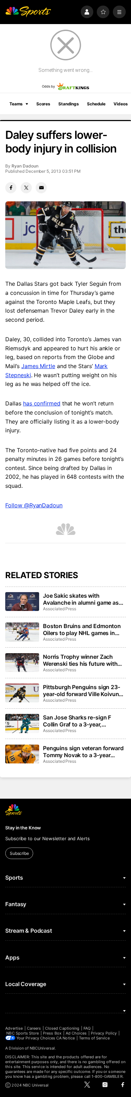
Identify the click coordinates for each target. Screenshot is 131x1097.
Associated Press (59, 608)
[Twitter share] (26, 187)
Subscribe (19, 853)
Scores (43, 103)
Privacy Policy (104, 1033)
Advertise (14, 1028)
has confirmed (41, 403)
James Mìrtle (38, 366)
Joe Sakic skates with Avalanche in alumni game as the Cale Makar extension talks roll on (83, 599)
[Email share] (41, 187)
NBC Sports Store (22, 1033)
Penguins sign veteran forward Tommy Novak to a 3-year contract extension (83, 752)
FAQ (86, 1028)
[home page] (28, 12)
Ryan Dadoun (25, 166)
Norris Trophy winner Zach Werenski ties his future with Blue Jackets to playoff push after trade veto (80, 660)
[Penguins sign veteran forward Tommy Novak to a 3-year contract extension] (22, 754)
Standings (68, 103)
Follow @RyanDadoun (34, 505)
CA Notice (65, 1038)
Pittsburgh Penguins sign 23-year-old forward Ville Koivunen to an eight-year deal (84, 690)
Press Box (52, 1033)
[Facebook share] (10, 187)
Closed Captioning (62, 1028)
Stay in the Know (23, 827)
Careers (34, 1028)
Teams (16, 103)
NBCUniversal (42, 1048)
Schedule (96, 103)
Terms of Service (94, 1038)
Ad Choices (76, 1033)
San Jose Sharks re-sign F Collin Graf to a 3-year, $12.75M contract (77, 721)
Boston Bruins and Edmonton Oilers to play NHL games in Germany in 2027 (82, 629)
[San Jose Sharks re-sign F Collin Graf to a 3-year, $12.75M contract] (22, 723)
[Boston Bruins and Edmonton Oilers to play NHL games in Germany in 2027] (22, 631)
